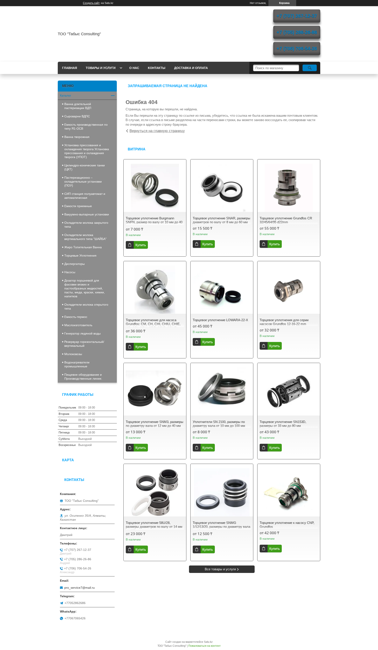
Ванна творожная (76, 137)
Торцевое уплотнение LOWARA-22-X (220, 320)
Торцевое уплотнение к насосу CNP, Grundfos (287, 524)
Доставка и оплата (191, 68)
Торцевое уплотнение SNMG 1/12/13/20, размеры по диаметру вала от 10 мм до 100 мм (221, 526)
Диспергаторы (74, 264)
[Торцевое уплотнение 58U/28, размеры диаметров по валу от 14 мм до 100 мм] (155, 492)
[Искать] (310, 68)
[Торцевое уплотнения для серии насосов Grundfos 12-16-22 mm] (289, 290)
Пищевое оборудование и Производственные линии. (83, 376)
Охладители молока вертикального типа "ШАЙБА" (85, 237)
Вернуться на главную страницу (157, 131)
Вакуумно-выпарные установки (86, 214)
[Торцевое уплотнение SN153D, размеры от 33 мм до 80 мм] (289, 391)
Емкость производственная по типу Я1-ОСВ (86, 126)
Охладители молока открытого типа (86, 306)
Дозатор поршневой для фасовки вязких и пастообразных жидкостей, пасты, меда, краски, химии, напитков (84, 288)
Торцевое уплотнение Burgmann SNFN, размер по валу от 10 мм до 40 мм (154, 222)
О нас (134, 68)
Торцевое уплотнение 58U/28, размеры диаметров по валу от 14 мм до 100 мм (154, 526)
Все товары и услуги (220, 569)
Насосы (69, 272)
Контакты (156, 68)
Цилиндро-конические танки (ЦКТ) (84, 167)
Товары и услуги (101, 68)
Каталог (65, 95)
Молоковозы (73, 354)
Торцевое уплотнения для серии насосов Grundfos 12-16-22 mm (284, 322)
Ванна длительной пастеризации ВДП (77, 106)
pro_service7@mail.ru (79, 587)
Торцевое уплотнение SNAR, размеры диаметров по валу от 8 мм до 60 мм (221, 220)
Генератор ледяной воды (82, 333)
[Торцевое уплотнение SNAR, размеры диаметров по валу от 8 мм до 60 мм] (222, 188)
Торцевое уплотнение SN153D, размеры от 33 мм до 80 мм (283, 424)
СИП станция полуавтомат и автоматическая (84, 195)
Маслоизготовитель (78, 325)
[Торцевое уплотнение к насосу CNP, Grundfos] (289, 492)
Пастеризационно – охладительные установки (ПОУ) (83, 181)
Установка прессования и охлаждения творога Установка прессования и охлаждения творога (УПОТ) (86, 151)
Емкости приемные (78, 206)
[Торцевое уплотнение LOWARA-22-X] (222, 290)
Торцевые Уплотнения (80, 255)
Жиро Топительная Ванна (83, 247)
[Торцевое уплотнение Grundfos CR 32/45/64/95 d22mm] (289, 188)
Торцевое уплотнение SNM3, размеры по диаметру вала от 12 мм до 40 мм (154, 424)
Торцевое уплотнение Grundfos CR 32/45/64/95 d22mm (286, 220)
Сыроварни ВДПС (77, 116)
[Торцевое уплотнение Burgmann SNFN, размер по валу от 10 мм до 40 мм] (155, 188)
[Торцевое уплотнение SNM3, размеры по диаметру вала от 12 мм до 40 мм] (155, 391)
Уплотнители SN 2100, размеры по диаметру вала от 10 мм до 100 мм (219, 424)
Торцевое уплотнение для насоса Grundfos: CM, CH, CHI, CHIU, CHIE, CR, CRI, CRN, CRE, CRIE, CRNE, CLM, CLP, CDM (153, 326)
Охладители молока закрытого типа (86, 224)
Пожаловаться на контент (204, 645)
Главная (69, 68)
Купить (140, 245)
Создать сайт (91, 3)
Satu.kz (208, 641)
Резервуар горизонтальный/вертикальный (84, 343)
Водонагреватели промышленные (76, 364)
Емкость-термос (75, 317)
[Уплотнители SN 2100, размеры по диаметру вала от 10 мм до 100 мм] (222, 391)
